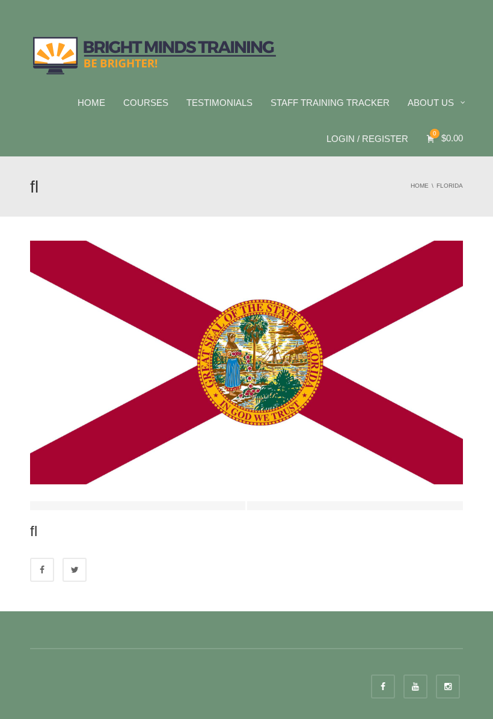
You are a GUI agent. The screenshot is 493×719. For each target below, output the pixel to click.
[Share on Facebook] (42, 570)
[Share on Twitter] (75, 570)
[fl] (246, 361)
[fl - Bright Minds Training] (155, 54)
